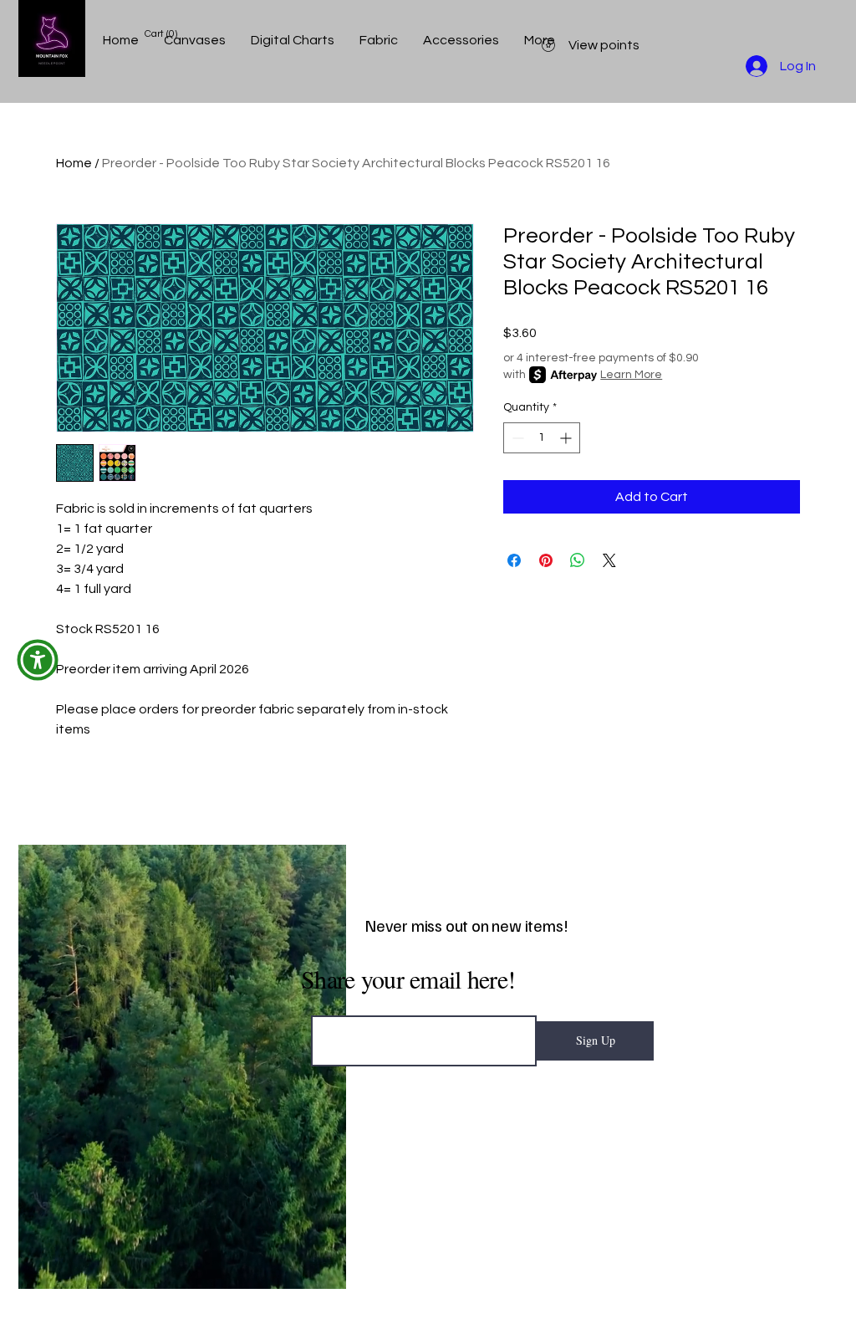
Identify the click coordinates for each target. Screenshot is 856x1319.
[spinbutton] (542, 437)
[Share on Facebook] (514, 560)
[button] (38, 660)
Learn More (631, 375)
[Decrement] (516, 437)
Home (74, 163)
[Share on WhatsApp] (578, 560)
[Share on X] (609, 560)
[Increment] (567, 437)
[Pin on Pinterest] (546, 560)
